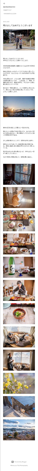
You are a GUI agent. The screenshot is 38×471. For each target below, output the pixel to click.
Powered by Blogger (21, 462)
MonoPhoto (9, 7)
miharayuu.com (10, 13)
